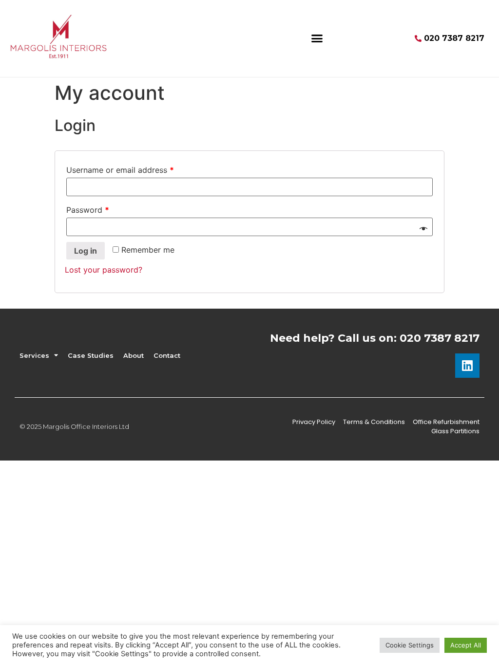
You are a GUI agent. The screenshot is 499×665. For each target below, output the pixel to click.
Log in (85, 251)
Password (87, 210)
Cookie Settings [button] (409, 645)
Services (34, 355)
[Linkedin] (467, 365)
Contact (167, 355)
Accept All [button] (465, 645)
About (133, 355)
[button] (317, 38)
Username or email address (120, 170)
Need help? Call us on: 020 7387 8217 (375, 338)
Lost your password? (103, 270)
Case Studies (91, 355)
